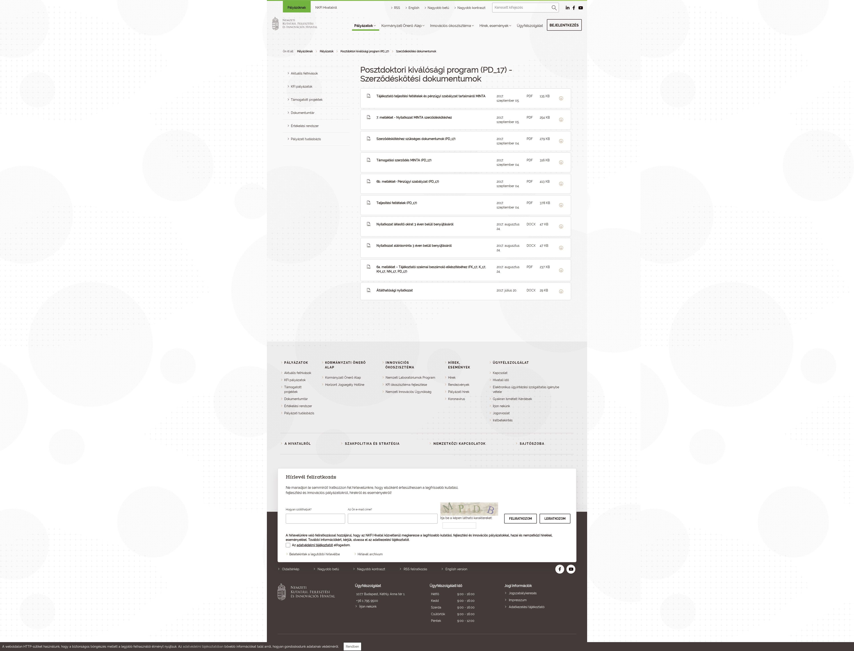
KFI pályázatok (301, 86)
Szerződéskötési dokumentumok (416, 51)
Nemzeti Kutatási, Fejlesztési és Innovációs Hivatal (307, 603)
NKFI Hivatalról (326, 7)
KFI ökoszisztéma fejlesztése (406, 384)
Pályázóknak (297, 7)
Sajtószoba (532, 443)
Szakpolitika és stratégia (372, 443)
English (414, 8)
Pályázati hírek (458, 392)
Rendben (352, 646)
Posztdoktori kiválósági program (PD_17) (364, 51)
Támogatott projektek (306, 99)
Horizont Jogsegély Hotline (344, 384)
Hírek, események (493, 26)
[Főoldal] (300, 23)
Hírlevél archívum (370, 554)
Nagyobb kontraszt (471, 8)
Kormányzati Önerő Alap (401, 26)
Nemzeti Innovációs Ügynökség (408, 392)
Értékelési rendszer (305, 126)
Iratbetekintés (503, 420)
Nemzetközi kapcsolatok (459, 443)
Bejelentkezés (564, 25)
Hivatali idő (501, 380)
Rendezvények (458, 384)
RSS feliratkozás (415, 569)
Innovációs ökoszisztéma (450, 26)
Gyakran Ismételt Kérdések (512, 399)
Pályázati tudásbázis (306, 139)
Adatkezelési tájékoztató (526, 607)
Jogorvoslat (501, 413)
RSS (397, 8)
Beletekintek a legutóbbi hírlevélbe (314, 554)
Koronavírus (456, 399)
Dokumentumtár (302, 113)
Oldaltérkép (290, 569)
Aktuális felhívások (304, 73)
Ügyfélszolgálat (530, 26)
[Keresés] (554, 7)
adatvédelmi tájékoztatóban (203, 646)
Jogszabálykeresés (523, 593)
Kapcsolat (500, 373)
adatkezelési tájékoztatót (391, 540)
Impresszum (518, 600)
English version (456, 569)
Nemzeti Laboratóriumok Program (410, 377)
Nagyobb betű (328, 569)
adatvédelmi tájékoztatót (315, 545)
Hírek (451, 377)
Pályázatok (363, 26)
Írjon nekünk (501, 406)
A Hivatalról (298, 443)
